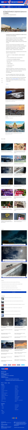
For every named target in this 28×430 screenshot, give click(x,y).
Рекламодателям (16, 409)
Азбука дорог (16, 388)
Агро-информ (16, 389)
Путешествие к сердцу (17, 396)
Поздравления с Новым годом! (4, 395)
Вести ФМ (3, 413)
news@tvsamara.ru (12, 375)
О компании (3, 403)
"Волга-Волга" (16, 395)
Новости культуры (17, 390)
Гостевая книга (16, 407)
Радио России (3, 412)
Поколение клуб (3, 396)
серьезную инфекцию (15, 78)
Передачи (2, 384)
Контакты (16, 408)
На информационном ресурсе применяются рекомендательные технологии (14, 380)
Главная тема (2, 389)
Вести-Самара (2, 388)
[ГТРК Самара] (4, 7)
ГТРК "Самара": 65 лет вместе (4, 390)
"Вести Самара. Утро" (3, 401)
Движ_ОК (16, 401)
